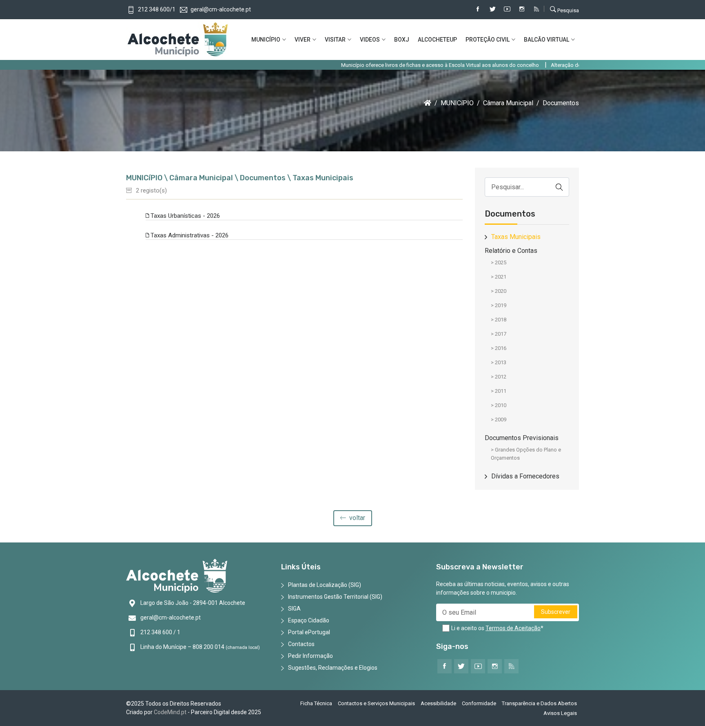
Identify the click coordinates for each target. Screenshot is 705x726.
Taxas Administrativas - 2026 (188, 235)
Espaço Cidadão (308, 620)
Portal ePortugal (309, 632)
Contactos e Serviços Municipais (376, 703)
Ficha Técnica (316, 703)
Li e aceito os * (497, 628)
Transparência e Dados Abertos (539, 703)
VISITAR (335, 39)
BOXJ (401, 39)
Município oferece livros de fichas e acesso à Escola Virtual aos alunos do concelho (412, 65)
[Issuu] (536, 9)
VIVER (302, 39)
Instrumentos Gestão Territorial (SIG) (335, 596)
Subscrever (555, 612)
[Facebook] (478, 9)
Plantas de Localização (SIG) (324, 585)
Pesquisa (567, 10)
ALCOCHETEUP (437, 39)
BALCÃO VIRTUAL (546, 39)
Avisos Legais (560, 713)
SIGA (294, 608)
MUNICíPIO (265, 39)
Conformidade (479, 703)
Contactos (301, 644)
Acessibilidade (438, 703)
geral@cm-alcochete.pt (170, 617)
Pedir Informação (310, 656)
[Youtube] (507, 9)
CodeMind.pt (170, 712)
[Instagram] (522, 9)
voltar (356, 518)
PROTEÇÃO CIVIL (488, 39)
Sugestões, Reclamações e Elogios (332, 667)
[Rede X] (492, 9)
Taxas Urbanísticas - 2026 (184, 215)
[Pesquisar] (559, 186)
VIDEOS (370, 39)
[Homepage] (427, 103)
